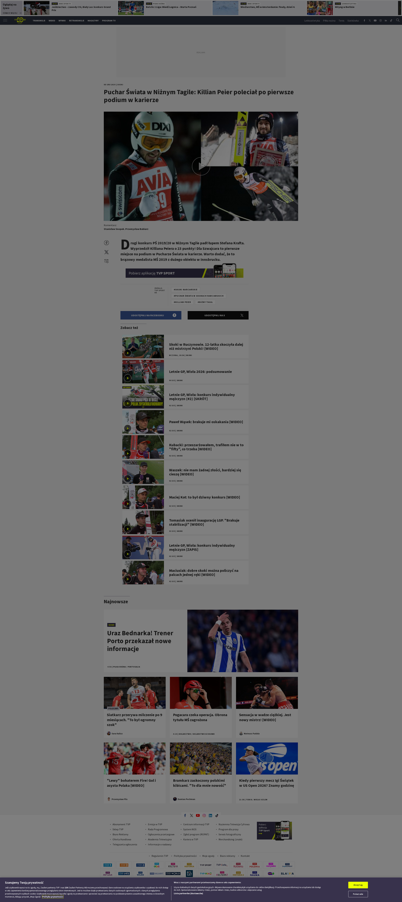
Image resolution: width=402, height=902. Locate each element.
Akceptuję (358, 885)
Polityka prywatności (52, 896)
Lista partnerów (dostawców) (188, 893)
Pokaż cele (358, 894)
